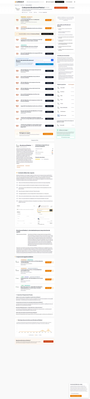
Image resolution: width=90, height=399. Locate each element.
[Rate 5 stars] (40, 159)
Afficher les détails (23, 23)
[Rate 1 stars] (35, 159)
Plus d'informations (75, 393)
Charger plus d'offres (34, 140)
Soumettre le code (48, 133)
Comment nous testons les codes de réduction (63, 135)
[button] (49, 20)
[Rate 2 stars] (37, 159)
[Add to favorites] (33, 145)
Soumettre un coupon (66, 137)
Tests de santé (27, 165)
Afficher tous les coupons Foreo (26, 289)
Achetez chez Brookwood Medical (61, 7)
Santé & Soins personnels (20, 165)
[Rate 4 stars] (39, 159)
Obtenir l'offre (49, 53)
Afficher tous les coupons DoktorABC (27, 263)
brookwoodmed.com (23, 146)
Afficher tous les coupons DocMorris (26, 272)
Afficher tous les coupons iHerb (26, 280)
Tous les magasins (50, 1)
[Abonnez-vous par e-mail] (52, 60)
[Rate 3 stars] (38, 159)
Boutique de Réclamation (48, 341)
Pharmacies (18, 167)
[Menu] (74, 2)
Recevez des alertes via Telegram (45, 64)
